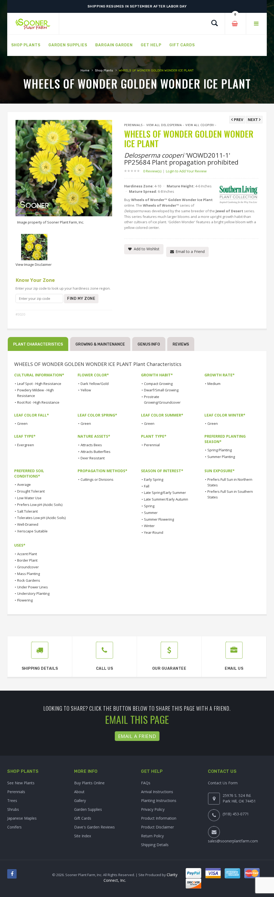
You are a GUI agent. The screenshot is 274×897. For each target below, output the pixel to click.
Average (24, 484)
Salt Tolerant (27, 511)
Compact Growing (158, 383)
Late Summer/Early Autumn (166, 499)
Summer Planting (221, 456)
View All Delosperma (164, 125)
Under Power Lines (32, 587)
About (79, 791)
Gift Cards (82, 818)
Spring (149, 506)
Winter (149, 525)
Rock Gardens (28, 580)
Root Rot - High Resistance (38, 402)
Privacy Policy (153, 809)
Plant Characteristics (38, 344)
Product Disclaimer (157, 827)
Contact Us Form (223, 782)
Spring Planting (219, 450)
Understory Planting (33, 593)
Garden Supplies (88, 809)
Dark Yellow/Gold (95, 383)
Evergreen (25, 444)
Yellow (86, 390)
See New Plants (21, 782)
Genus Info (149, 344)
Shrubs (13, 809)
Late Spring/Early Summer (165, 492)
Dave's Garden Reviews (94, 827)
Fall (146, 486)
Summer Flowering (159, 519)
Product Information (158, 818)
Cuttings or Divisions (97, 479)
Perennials (133, 125)
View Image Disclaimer (34, 264)
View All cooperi (199, 125)
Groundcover (28, 567)
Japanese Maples (22, 818)
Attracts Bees (91, 444)
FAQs (145, 782)
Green (22, 423)
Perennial (152, 444)
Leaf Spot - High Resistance (39, 383)
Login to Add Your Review (186, 171)
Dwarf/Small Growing (161, 390)
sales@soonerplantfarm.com (233, 840)
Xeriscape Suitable (32, 531)
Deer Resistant (93, 458)
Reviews (181, 344)
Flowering (25, 600)
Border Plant (27, 560)
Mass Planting (28, 573)
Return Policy (152, 835)
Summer (151, 512)
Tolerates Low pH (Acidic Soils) (41, 517)
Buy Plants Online (89, 782)
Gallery (80, 800)
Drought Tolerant (31, 491)
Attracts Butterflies (96, 451)
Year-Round (153, 532)
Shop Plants (104, 70)
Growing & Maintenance (100, 344)
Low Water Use (29, 497)
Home (85, 70)
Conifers (14, 827)
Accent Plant (27, 553)
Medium (213, 383)
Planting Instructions (158, 800)
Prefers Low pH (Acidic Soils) (39, 504)
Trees (12, 800)
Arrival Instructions (157, 791)
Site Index (82, 835)
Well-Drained (27, 524)
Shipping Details (155, 844)
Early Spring (153, 479)
